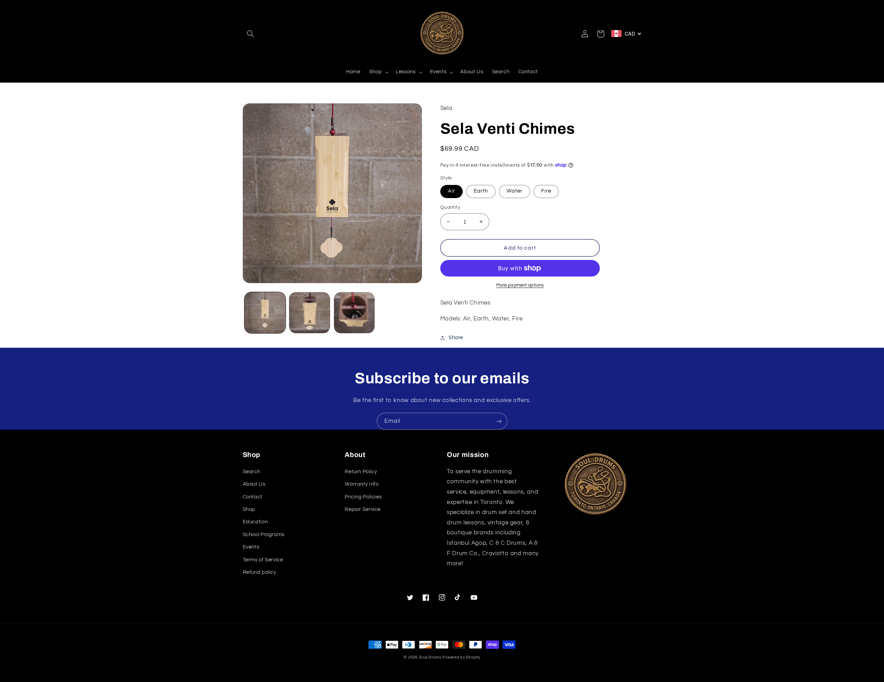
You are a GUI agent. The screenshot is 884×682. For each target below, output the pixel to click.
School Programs (264, 534)
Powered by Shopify (461, 657)
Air (451, 191)
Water (514, 191)
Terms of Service (263, 559)
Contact (252, 496)
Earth (481, 191)
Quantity (450, 207)
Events (251, 547)
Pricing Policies (363, 496)
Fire (546, 191)
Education (255, 521)
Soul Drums (430, 657)
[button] (251, 34)
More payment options (520, 285)
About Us (254, 484)
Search (251, 471)
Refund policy (259, 572)
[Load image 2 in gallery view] (309, 312)
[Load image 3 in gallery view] (354, 312)
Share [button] (456, 337)
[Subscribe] (499, 421)
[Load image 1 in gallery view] (265, 312)
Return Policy (361, 471)
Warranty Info (361, 484)
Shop (249, 509)
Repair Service (363, 509)
